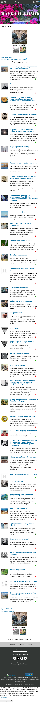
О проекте (11, 644)
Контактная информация (20, 654)
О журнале (19, 2)
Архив (30, 644)
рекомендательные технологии (28, 677)
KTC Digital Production (29, 684)
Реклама (21, 644)
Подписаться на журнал (20, 20)
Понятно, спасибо (6, 701)
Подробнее (3, 697)
